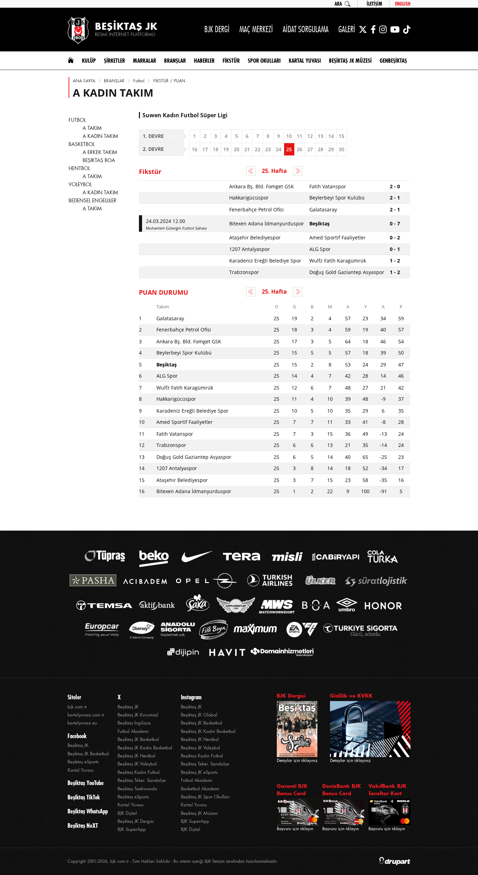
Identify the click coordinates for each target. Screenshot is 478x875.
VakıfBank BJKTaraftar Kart (387, 790)
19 (226, 149)
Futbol (139, 81)
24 (278, 149)
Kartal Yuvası (80, 770)
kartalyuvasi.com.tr (86, 715)
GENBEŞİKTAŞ (393, 60)
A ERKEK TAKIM (100, 152)
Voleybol (80, 184)
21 (247, 149)
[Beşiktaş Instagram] (383, 29)
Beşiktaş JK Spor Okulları (205, 797)
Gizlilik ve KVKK (351, 695)
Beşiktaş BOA (99, 160)
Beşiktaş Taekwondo (137, 789)
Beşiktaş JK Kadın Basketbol (145, 748)
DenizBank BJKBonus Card (341, 790)
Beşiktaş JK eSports (199, 772)
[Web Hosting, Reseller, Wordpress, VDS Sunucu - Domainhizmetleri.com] (280, 652)
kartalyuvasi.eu (82, 723)
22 (257, 149)
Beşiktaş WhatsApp (88, 811)
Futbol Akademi (133, 731)
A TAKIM (92, 128)
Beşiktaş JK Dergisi (136, 821)
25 (289, 149)
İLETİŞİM (374, 4)
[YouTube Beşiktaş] (395, 29)
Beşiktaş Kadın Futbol (139, 772)
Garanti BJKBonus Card (292, 790)
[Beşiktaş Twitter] (363, 29)
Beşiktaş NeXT (83, 826)
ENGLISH (402, 4)
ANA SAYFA (84, 81)
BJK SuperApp (132, 829)
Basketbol (81, 144)
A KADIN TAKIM (100, 136)
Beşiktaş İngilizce (134, 723)
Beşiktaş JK (78, 745)
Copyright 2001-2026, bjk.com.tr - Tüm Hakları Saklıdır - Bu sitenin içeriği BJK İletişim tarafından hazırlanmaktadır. (173, 861)
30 (341, 149)
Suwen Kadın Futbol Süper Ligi (184, 115)
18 (215, 149)
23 (268, 149)
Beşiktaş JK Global (199, 715)
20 (236, 149)
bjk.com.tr (77, 707)
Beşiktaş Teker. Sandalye (142, 780)
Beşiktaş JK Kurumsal (138, 715)
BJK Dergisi (291, 695)
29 (331, 149)
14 (331, 136)
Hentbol (79, 168)
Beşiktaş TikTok (84, 797)
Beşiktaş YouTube (86, 783)
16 (194, 149)
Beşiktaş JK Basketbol (88, 754)
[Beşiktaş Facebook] (373, 29)
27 (310, 149)
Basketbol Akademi (200, 789)
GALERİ (346, 29)
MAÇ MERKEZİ (256, 29)
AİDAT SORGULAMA (306, 29)
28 (320, 149)
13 (320, 136)
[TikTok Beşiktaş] (406, 29)
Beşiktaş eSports (83, 762)
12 (310, 136)
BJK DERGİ (217, 29)
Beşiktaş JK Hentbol (136, 756)
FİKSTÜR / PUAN (169, 81)
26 (299, 149)
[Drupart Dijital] (394, 861)
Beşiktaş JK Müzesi (199, 813)
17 (205, 149)
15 (341, 136)
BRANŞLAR (114, 81)
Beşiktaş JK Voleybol (137, 764)
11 (299, 136)
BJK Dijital (127, 813)
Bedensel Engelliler (93, 200)
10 (289, 136)
